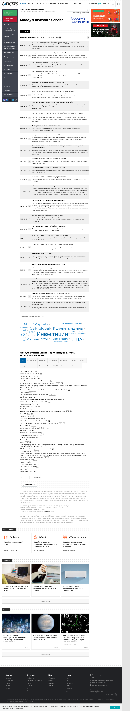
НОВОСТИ (31, 4)
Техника (29, 686)
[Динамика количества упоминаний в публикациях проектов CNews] (88, 37)
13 (69, 390)
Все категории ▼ (81, 13)
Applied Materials (25, 404)
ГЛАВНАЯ (23, 4)
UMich (23, 340)
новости (39, 495)
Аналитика (40, 4)
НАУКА (75, 4)
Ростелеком (24, 392)
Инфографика (8, 94)
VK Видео (70, 683)
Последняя (37, 477)
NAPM (80, 331)
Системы (73, 360)
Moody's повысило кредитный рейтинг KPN (46, 135)
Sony (21, 469)
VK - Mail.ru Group (26, 467)
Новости (8, 678)
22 (38, 376)
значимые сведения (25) (28, 37)
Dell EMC (23, 409)
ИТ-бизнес (7, 86)
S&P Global (40, 328)
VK (67, 680)
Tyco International (26, 460)
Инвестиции (52, 333)
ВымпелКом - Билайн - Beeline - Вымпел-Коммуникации (38, 399)
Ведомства (42, 360)
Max (68, 678)
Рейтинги (7, 90)
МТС (72, 333)
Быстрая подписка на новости (102, 675)
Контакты (51, 686)
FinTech (24, 335)
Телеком (6, 78)
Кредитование (68, 328)
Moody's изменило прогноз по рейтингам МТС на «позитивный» (53, 91)
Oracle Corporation (26, 464)
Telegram (70, 688)
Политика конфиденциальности (102, 680)
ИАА (48, 366)
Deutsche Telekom (26, 440)
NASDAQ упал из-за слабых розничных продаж (47, 215)
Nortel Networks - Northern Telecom (31, 402)
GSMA (24, 333)
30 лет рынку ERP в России (9, 35)
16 (38, 378)
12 (34, 392)
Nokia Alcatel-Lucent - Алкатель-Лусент (32, 381)
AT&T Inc (23, 414)
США (76, 339)
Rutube (69, 686)
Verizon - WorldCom (26, 378)
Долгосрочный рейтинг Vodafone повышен (46, 126)
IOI (23, 337)
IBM (72, 331)
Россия (32, 339)
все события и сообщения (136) (48, 37)
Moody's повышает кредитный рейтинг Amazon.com (49, 226)
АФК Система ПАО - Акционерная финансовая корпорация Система (42, 411)
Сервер (23, 327)
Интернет (7, 82)
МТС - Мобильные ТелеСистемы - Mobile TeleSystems (37, 383)
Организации (31, 360)
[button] (112, 4)
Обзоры (8, 686)
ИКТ (23, 360)
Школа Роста (8, 25)
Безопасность (8, 61)
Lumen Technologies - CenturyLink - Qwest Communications (39, 423)
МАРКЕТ (60, 4)
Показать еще (45, 601)
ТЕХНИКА (68, 4)
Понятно (115, 707)
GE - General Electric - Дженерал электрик (33, 449)
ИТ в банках (7, 69)
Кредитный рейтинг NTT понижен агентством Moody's (50, 235)
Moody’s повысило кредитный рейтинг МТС (46, 71)
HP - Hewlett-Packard (26, 406)
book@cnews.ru (49, 511)
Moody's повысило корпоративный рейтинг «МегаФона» (50, 53)
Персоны (82, 360)
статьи (64, 495)
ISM (32, 335)
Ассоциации (53, 360)
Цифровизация (9, 52)
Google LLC (23, 397)
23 (35, 371)
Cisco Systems (61, 338)
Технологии (63, 360)
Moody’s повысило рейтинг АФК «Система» (46, 62)
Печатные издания (33, 691)
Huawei (22, 462)
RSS (93, 677)
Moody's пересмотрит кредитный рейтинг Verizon (48, 168)
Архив (8, 688)
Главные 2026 (9, 41)
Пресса (41, 366)
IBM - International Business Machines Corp (34, 395)
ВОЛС (32, 332)
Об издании (51, 678)
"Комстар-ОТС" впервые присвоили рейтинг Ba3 (48, 82)
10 (37, 404)
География (25, 366)
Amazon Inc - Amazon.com (28, 433)
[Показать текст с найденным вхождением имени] (60, 37)
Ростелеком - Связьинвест (28, 471)
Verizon (80, 333)
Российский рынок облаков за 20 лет (9, 30)
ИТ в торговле (8, 73)
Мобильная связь (60, 341)
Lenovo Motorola (25, 437)
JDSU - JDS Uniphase (26, 451)
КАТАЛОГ (106, 4)
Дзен (68, 691)
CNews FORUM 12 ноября (8, 13)
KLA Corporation (25, 426)
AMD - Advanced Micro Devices (30, 418)
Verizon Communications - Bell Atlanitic (32, 428)
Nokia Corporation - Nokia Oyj (29, 435)
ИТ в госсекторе (8, 65)
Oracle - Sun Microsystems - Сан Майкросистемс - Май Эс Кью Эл (41, 390)
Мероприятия (76, 366)
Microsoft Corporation (36, 324)
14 (62, 383)
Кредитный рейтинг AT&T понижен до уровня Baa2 (49, 177)
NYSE (45, 339)
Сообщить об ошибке (99, 683)
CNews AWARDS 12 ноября (8, 19)
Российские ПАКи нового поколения (9, 47)
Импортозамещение (10, 57)
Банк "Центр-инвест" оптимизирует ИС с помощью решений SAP (53, 102)
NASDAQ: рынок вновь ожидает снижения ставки (48, 279)
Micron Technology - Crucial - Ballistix (32, 421)
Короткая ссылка (30, 485)
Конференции (31, 678)
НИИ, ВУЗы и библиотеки (61, 366)
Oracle (24, 330)
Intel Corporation (25, 376)
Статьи (34, 366)
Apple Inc (23, 416)
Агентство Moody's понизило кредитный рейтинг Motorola (51, 293)
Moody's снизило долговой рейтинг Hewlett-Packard (49, 158)
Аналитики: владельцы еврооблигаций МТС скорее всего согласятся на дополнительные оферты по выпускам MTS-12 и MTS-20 (55, 43)
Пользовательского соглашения (12, 708)
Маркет (29, 683)
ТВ (80, 4)
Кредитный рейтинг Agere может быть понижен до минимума (52, 244)
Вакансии (51, 683)
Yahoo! (22, 442)
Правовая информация (100, 685)
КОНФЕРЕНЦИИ (51, 4)
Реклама (50, 680)
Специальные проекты (34, 680)
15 (51, 381)
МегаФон (23, 430)
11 (63, 399)
